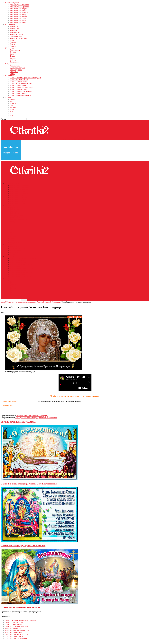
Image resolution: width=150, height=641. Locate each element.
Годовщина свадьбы (17, 68)
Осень (12, 113)
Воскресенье (14, 62)
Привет (12, 40)
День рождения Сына (18, 18)
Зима (11, 115)
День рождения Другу (18, 14)
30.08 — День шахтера (18, 82)
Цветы (12, 99)
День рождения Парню (18, 11)
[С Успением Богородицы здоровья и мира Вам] (39, 541)
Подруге (13, 103)
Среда (12, 54)
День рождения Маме (18, 20)
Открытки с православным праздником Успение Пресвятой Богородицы (33, 302)
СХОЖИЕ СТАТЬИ (9, 422)
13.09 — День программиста (20, 95)
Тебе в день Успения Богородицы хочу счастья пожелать (36, 418)
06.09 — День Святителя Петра (21, 87)
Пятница (13, 58)
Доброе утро (14, 26)
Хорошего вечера (16, 34)
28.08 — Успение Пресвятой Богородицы (25, 78)
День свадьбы (15, 66)
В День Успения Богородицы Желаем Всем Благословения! (29, 484)
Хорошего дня (15, 30)
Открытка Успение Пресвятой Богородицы (32, 416)
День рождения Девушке (19, 9)
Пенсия (12, 74)
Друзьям (13, 107)
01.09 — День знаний (18, 85)
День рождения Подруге (19, 12)
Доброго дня (14, 28)
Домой (3, 302)
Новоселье (14, 72)
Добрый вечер (15, 32)
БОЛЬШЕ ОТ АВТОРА (26, 422)
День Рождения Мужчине (19, 7)
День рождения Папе (17, 22)
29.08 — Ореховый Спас (19, 80)
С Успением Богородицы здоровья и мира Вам (23, 545)
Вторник (13, 52)
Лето (11, 111)
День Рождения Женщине (19, 5)
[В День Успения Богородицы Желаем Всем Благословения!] (39, 479)
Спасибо (13, 42)
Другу (12, 101)
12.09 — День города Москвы (21, 91)
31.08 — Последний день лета (21, 84)
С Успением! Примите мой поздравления (20, 607)
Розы (11, 105)
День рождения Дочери (18, 16)
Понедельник (15, 50)
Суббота (13, 60)
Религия (13, 46)
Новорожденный (16, 70)
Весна (12, 109)
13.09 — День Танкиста (18, 93)
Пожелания (14, 44)
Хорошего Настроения (18, 38)
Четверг (13, 56)
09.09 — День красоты (18, 89)
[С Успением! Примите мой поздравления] (39, 603)
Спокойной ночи (16, 36)
